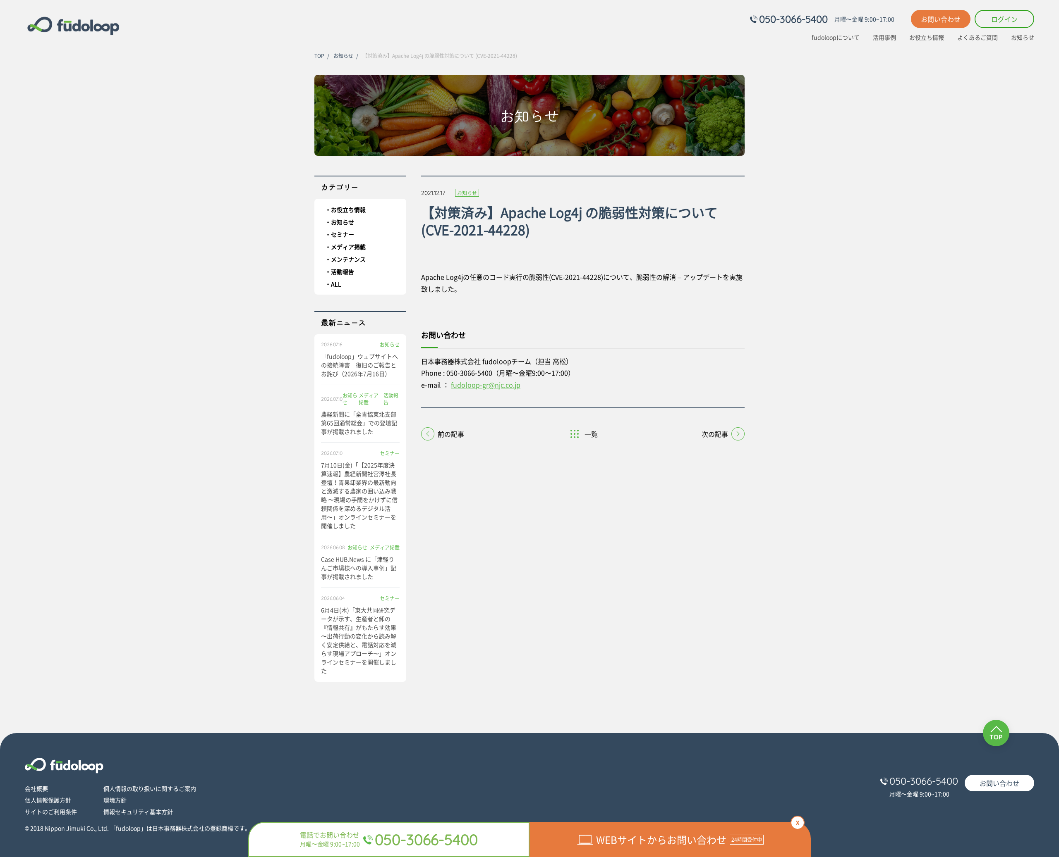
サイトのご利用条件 (51, 811)
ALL (336, 284)
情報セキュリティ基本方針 (138, 811)
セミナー (342, 234)
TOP (319, 55)
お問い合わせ (941, 19)
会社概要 (36, 788)
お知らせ (1022, 37)
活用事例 (884, 37)
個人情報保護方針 (48, 800)
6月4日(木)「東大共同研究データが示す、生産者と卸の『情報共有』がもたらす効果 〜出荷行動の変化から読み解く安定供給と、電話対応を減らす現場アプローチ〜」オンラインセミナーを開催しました (358, 640)
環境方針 (115, 800)
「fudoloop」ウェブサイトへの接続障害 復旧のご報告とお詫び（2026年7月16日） (359, 365)
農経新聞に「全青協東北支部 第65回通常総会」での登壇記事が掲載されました (359, 423)
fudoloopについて (836, 37)
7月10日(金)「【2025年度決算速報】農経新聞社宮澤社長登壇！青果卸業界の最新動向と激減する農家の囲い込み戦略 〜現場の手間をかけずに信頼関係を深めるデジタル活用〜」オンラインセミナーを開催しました (359, 495)
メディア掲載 (348, 247)
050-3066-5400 (793, 19)
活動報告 (342, 271)
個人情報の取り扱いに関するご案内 (149, 788)
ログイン (1004, 19)
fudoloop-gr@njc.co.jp (485, 385)
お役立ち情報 (926, 37)
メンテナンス (348, 259)
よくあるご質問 (977, 37)
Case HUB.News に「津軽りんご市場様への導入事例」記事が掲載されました (358, 568)
